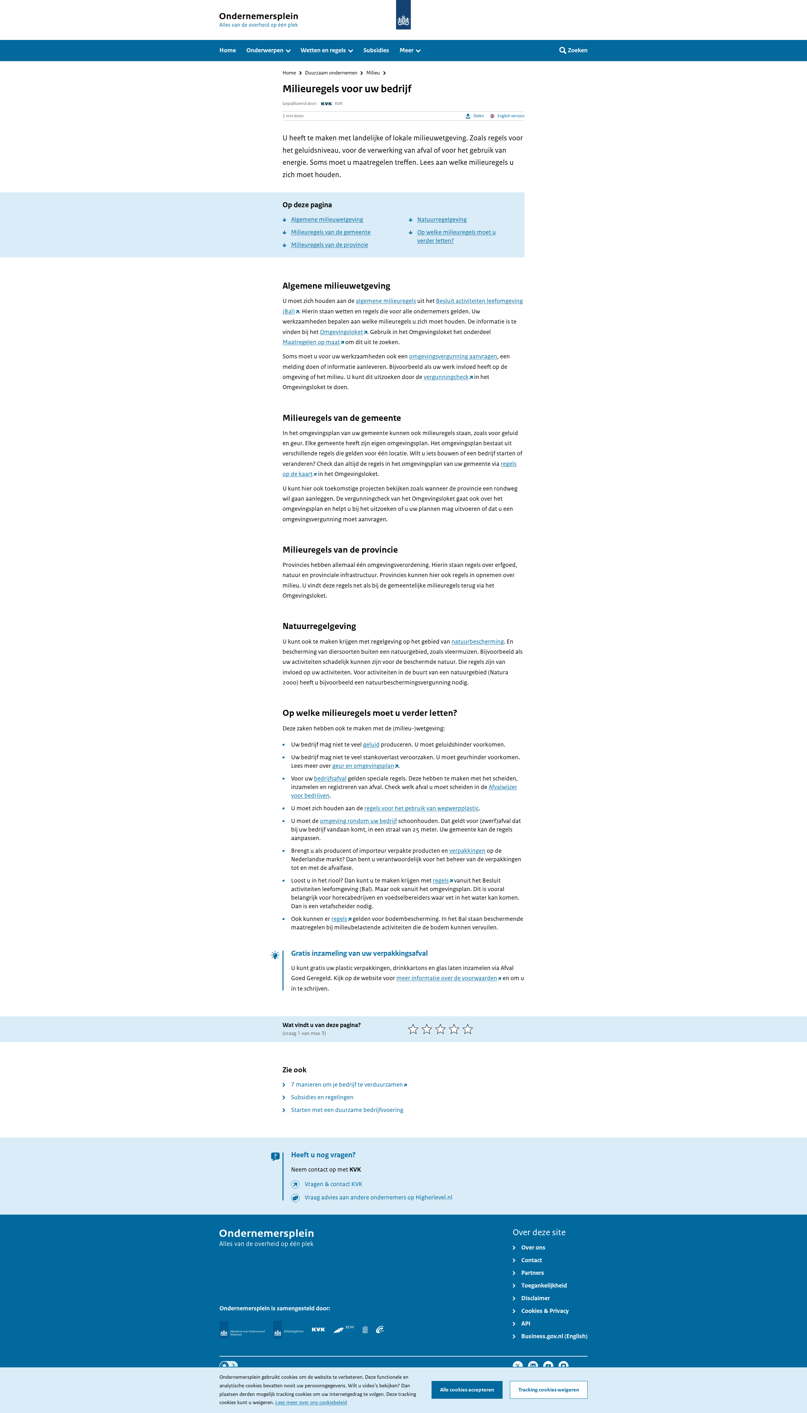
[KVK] (318, 1329)
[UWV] (380, 1329)
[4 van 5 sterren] (455, 1029)
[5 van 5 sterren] (469, 1029)
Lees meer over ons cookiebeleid (311, 1402)
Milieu (373, 73)
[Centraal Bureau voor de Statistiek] (365, 1329)
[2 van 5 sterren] (428, 1029)
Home (289, 73)
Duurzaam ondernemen (331, 73)
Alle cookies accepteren (467, 1390)
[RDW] (344, 1329)
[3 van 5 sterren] (442, 1029)
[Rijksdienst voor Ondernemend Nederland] (241, 1330)
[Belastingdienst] (288, 1330)
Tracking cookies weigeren (548, 1390)
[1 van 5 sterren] (414, 1029)
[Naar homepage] (403, 14)
